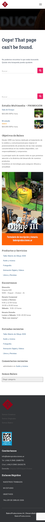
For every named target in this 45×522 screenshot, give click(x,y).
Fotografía (7, 265)
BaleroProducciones (22, 516)
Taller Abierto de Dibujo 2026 (14, 256)
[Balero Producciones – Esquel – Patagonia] (6, 4)
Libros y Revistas (10, 275)
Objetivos (8, 494)
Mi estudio (8, 488)
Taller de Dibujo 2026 (13, 500)
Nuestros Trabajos (12, 482)
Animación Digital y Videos (13, 270)
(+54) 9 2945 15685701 (14, 460)
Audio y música (9, 261)
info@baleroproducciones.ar (13, 456)
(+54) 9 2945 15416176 (16, 464)
